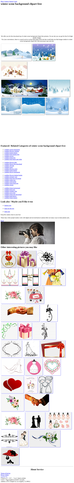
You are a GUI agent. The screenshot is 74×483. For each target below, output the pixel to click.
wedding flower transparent (12, 172)
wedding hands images (10, 153)
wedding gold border (10, 182)
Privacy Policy (5, 475)
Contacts (6, 1)
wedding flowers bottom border (13, 175)
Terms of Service (5, 473)
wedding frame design (10, 170)
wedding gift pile (9, 165)
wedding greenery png (10, 177)
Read (2, 221)
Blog (2, 1)
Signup (11, 1)
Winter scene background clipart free (11, 58)
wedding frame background (12, 188)
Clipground (9, 477)
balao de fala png (9, 208)
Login (15, 1)
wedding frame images (10, 198)
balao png (7, 211)
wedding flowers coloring (11, 151)
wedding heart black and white (13, 159)
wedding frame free (9, 158)
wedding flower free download (13, 164)
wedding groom (8, 185)
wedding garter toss (9, 180)
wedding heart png (9, 189)
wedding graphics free (10, 191)
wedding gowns (8, 156)
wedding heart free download (12, 178)
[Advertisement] (37, 20)
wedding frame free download (12, 194)
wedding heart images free (11, 154)
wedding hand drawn (10, 196)
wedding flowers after (10, 162)
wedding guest (8, 167)
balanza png (7, 205)
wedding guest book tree (11, 183)
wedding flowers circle (10, 169)
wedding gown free (9, 193)
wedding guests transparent (12, 149)
